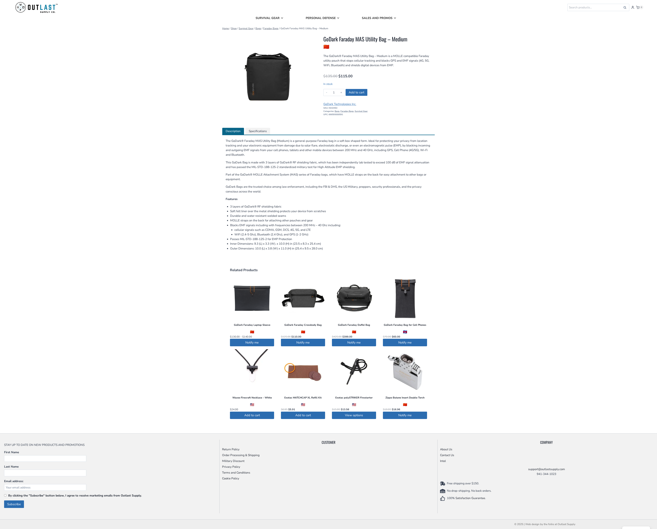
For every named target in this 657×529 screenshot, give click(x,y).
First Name (11, 452)
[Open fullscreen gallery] (309, 119)
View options (354, 415)
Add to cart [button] (252, 415)
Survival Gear (268, 18)
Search (626, 7)
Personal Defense (321, 18)
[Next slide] (307, 77)
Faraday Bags (347, 111)
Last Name (11, 467)
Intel (443, 461)
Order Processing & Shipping (241, 455)
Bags (337, 111)
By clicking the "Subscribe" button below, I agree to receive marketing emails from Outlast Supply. (75, 496)
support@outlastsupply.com (546, 469)
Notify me (252, 342)
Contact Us (447, 455)
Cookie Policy (230, 478)
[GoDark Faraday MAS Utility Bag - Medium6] (267, 77)
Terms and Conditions (236, 473)
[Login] (632, 7)
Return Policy (231, 449)
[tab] (259, 119)
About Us (446, 449)
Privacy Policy (231, 467)
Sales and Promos (377, 18)
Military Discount (233, 461)
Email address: (13, 481)
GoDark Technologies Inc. (339, 104)
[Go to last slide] (227, 77)
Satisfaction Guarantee (470, 498)
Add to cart (356, 92)
